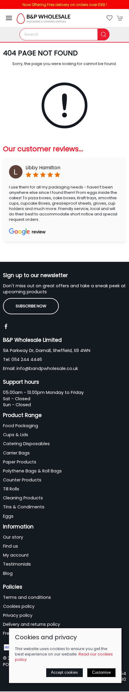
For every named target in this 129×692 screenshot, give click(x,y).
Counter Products (22, 480)
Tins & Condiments (23, 507)
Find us (10, 546)
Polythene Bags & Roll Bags (32, 471)
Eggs (8, 516)
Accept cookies (64, 672)
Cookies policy (18, 606)
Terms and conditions (27, 597)
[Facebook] (6, 327)
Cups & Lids (15, 435)
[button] (9, 17)
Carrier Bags (16, 453)
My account (16, 555)
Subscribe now (31, 306)
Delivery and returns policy (31, 624)
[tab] (33, 251)
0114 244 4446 (26, 359)
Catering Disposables (26, 444)
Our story (13, 537)
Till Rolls (11, 489)
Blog (8, 573)
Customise (101, 672)
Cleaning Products (23, 498)
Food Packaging (20, 426)
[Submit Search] (104, 34)
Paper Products (19, 462)
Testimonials (17, 564)
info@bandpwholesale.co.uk (47, 368)
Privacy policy (17, 615)
